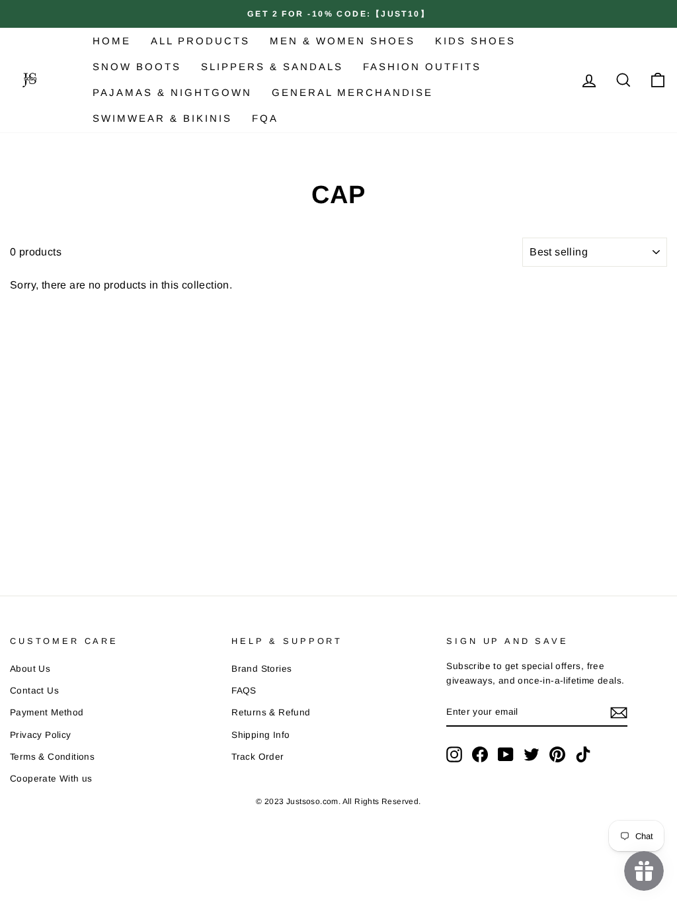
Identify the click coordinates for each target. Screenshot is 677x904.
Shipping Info (260, 735)
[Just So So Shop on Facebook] (480, 754)
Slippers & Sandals (272, 66)
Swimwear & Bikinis (162, 118)
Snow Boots (137, 66)
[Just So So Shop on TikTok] (583, 754)
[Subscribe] (618, 712)
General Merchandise (352, 92)
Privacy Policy (40, 735)
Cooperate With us (51, 779)
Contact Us (34, 691)
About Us (30, 669)
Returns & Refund (270, 712)
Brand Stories (261, 669)
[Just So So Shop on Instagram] (454, 754)
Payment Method (47, 712)
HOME (112, 40)
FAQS (244, 691)
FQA (265, 118)
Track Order (257, 757)
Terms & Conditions (52, 757)
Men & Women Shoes (342, 40)
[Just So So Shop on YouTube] (506, 754)
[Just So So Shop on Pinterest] (557, 754)
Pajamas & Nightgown (172, 92)
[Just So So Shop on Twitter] (531, 754)
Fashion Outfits (422, 66)
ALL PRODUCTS (200, 40)
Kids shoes (475, 40)
